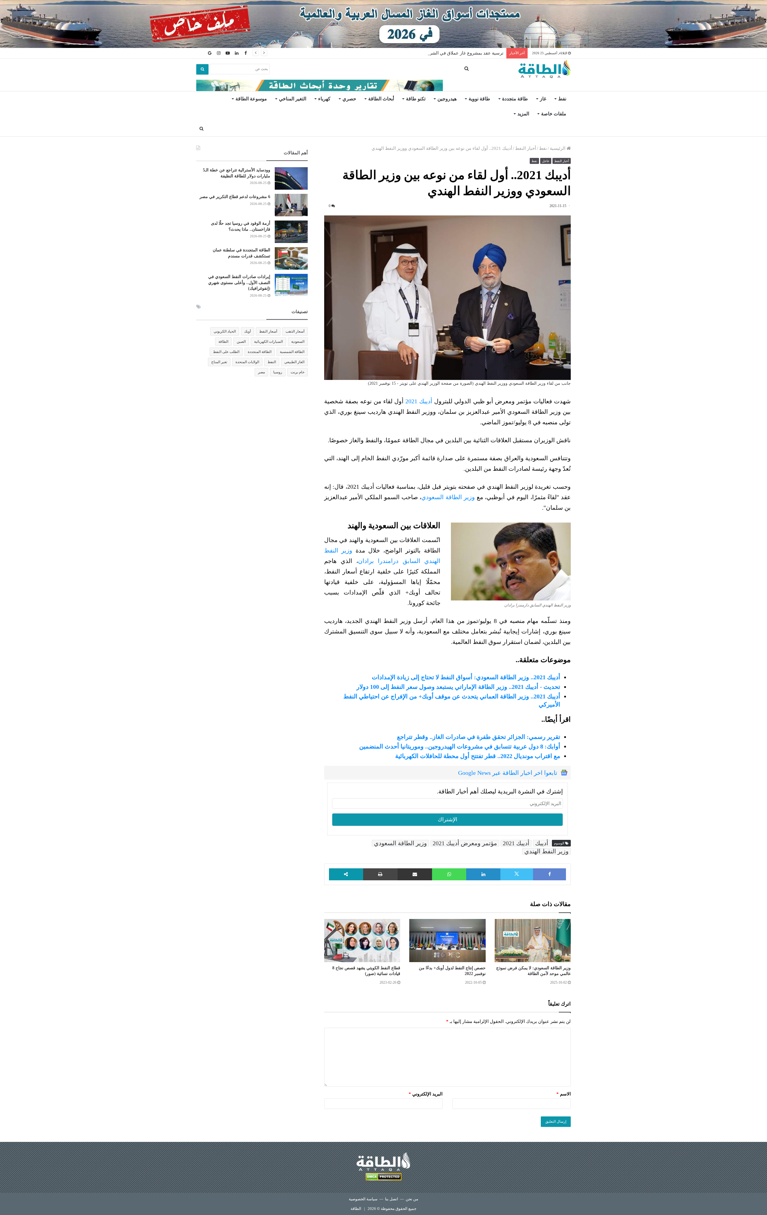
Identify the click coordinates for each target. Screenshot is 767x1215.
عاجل (545, 161)
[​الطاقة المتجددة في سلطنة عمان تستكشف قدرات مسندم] (291, 258)
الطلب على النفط (226, 352)
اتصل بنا (391, 1199)
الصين (241, 341)
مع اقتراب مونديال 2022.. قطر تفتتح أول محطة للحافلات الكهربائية (477, 756)
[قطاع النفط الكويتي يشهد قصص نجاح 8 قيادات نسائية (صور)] (362, 940)
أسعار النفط (268, 331)
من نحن (412, 1199)
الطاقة (223, 341)
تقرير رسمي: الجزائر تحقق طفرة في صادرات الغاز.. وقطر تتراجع (478, 736)
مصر (261, 372)
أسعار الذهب (295, 331)
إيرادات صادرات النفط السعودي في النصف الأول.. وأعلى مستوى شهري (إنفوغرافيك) (239, 282)
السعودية (297, 341)
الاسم (563, 1094)
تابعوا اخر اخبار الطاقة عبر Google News (507, 772)
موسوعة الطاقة (251, 98)
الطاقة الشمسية (292, 352)
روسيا (277, 372)
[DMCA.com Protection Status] (383, 1177)
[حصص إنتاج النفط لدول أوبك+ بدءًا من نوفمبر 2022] (447, 940)
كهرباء (324, 98)
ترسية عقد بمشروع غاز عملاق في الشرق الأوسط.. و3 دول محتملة (441, 53)
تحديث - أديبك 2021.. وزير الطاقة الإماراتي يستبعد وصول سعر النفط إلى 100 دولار (458, 686)
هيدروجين (447, 98)
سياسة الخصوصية (363, 1199)
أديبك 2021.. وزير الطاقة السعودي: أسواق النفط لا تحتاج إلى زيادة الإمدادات (466, 677)
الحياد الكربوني (225, 331)
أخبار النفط (525, 148)
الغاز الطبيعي (294, 362)
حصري (349, 98)
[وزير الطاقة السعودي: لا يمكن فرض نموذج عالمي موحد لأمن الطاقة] (533, 940)
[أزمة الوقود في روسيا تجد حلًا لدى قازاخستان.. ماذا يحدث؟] (291, 232)
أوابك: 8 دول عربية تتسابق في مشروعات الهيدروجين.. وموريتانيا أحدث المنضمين (459, 746)
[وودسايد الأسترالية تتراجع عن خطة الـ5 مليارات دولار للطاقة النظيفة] (291, 178)
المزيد (523, 113)
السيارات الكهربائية (268, 341)
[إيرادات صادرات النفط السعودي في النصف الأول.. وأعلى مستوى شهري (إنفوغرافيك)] (291, 285)
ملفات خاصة (553, 113)
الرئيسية (558, 148)
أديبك (541, 843)
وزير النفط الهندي (546, 851)
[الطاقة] (544, 69)
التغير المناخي (292, 98)
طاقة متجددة (515, 98)
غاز (543, 98)
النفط (272, 362)
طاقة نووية (479, 98)
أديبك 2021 (418, 401)
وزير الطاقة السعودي (448, 497)
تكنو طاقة (415, 98)
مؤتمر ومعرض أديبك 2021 (465, 843)
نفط (562, 98)
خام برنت (297, 372)
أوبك (247, 331)
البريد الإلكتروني (426, 1094)
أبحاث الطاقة (381, 98)
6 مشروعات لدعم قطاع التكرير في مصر (235, 196)
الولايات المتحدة (247, 362)
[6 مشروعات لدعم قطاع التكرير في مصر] (291, 205)
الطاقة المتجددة (259, 352)
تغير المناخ (219, 362)
